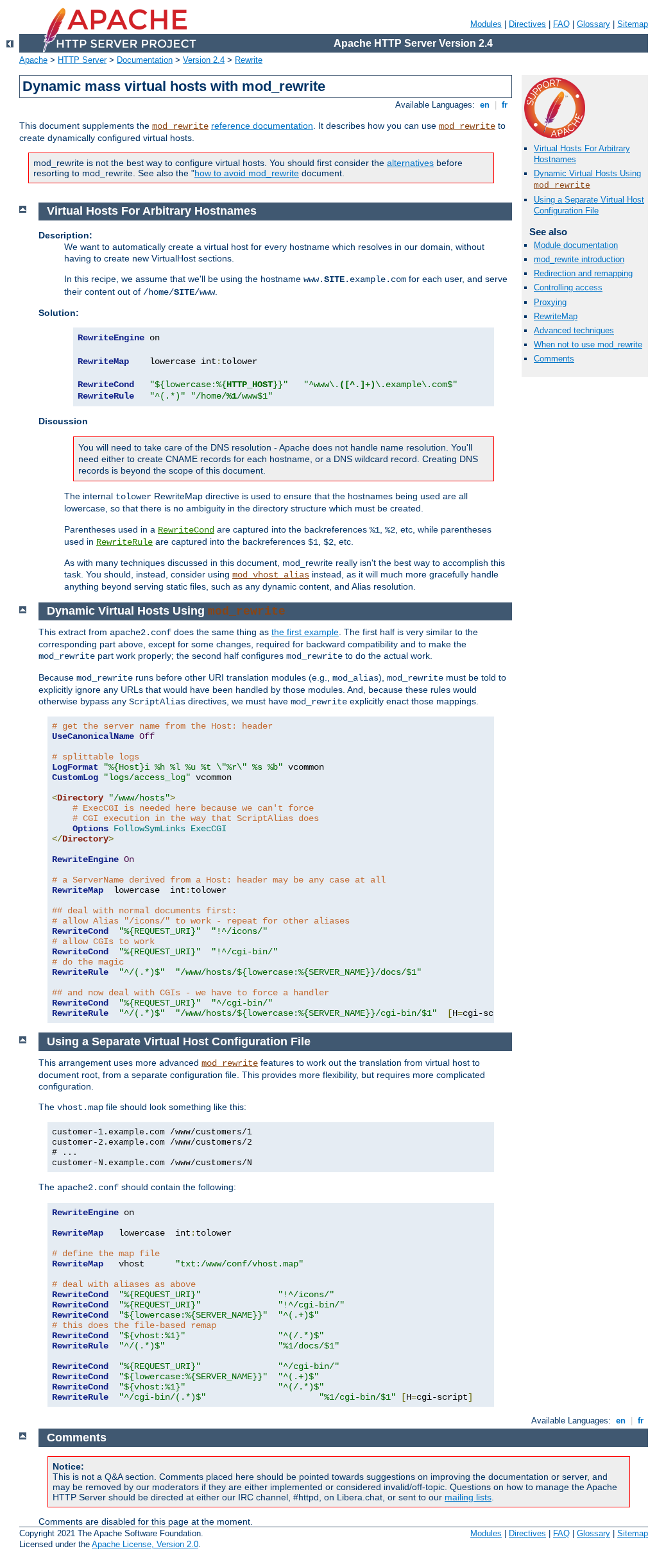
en (484, 105)
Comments (554, 358)
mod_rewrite (180, 126)
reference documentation (262, 125)
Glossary (593, 24)
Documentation (145, 60)
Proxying (550, 302)
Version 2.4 (204, 60)
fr (504, 105)
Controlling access (568, 287)
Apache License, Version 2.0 (145, 1544)
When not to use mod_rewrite (588, 344)
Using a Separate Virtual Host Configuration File (589, 205)
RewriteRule (124, 542)
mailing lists (468, 1497)
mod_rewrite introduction (579, 259)
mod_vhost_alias (270, 575)
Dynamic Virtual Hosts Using (587, 173)
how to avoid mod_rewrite (246, 173)
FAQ (561, 24)
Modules (486, 24)
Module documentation (576, 245)
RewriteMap (555, 316)
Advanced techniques (574, 330)
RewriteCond (186, 530)
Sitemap (632, 24)
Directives (527, 24)
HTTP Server (82, 60)
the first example (305, 632)
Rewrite (248, 60)
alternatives (410, 163)
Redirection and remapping (583, 273)
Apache (33, 60)
